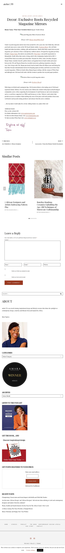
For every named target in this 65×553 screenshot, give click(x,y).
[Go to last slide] (4, 189)
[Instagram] (30, 538)
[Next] (60, 189)
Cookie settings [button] (30, 550)
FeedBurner (36, 486)
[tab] (29, 218)
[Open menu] (61, 4)
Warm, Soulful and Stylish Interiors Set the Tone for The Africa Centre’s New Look (25, 506)
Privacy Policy (29, 543)
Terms (38, 543)
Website (46, 264)
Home (6, 524)
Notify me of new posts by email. (19, 277)
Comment (7, 239)
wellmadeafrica (12, 209)
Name (7, 264)
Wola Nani (37, 54)
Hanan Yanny (14, 54)
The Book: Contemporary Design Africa (45, 524)
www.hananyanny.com (32, 115)
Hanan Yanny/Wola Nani (36, 39)
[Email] (34, 538)
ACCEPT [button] (40, 550)
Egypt (30, 16)
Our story (29, 526)
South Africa (38, 16)
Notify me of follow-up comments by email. (21, 271)
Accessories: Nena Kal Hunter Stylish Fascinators (49, 142)
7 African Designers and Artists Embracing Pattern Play (16, 204)
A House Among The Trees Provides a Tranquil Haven (17, 508)
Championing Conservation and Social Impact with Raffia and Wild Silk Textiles (24, 497)
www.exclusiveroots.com (28, 113)
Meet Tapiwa (5, 317)
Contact (40, 526)
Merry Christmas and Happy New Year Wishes (15, 511)
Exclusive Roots (43, 47)
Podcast (24, 524)
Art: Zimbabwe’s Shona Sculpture (11, 142)
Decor (24, 16)
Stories (14, 524)
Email (26, 264)
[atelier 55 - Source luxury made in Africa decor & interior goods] (8, 4)
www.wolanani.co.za (30, 118)
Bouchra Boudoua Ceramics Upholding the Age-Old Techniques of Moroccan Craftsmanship (48, 206)
